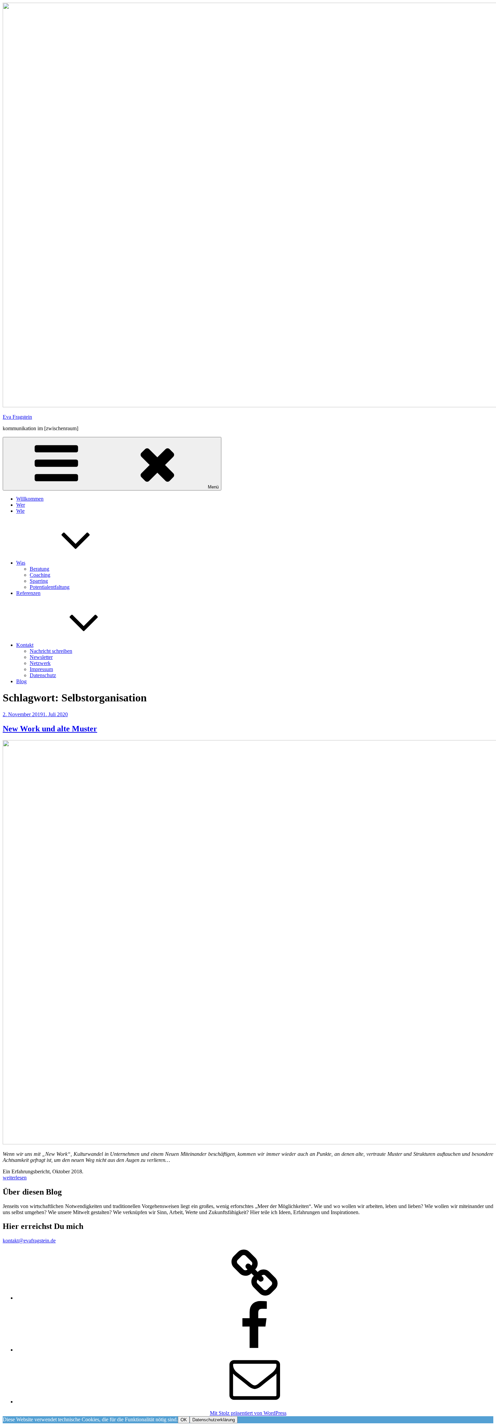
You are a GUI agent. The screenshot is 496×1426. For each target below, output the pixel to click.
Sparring (39, 581)
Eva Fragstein (17, 417)
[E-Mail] (254, 1401)
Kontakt (24, 645)
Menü (213, 486)
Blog (21, 681)
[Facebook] (254, 1350)
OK (184, 1419)
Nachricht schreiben (51, 651)
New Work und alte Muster (50, 728)
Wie (20, 511)
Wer (20, 505)
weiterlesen (15, 1177)
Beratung (39, 569)
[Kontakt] (254, 1298)
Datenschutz (43, 675)
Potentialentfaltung (50, 587)
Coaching (40, 575)
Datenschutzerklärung (213, 1419)
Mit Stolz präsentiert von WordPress (248, 1413)
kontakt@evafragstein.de (29, 1240)
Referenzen (28, 593)
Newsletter (41, 657)
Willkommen (30, 499)
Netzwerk (40, 663)
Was (20, 563)
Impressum (41, 669)
